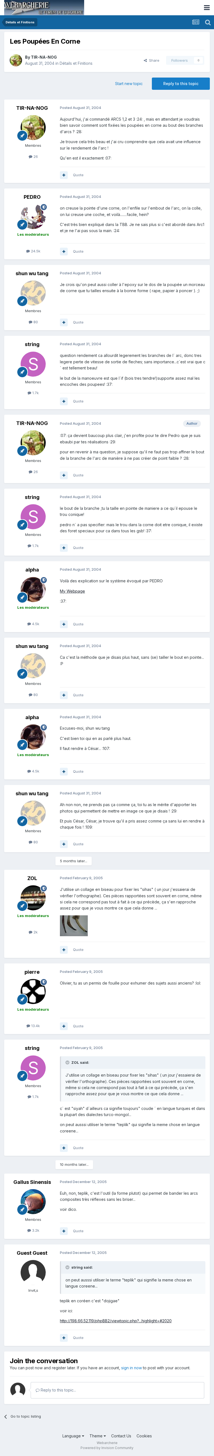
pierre (32, 972)
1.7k (35, 393)
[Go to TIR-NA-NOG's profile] (16, 60)
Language (72, 1435)
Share (153, 60)
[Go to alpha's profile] (33, 589)
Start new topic (129, 83)
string (32, 344)
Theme (96, 1435)
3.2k (35, 1230)
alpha (32, 570)
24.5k (35, 251)
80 (35, 322)
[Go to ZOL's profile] (33, 897)
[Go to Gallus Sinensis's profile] (33, 1201)
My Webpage (72, 591)
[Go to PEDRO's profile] (33, 216)
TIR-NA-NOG (44, 57)
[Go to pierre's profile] (33, 991)
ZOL (32, 878)
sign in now (131, 1367)
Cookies (144, 1435)
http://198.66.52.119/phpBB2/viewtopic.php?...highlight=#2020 (116, 1320)
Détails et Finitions (76, 63)
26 (35, 156)
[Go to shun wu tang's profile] (33, 292)
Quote (78, 175)
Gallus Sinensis (32, 1182)
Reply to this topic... (58, 1390)
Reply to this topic (180, 83)
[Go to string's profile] (33, 364)
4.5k (35, 624)
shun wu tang (32, 273)
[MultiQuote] (64, 175)
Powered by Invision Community (107, 1448)
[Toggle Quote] (67, 1062)
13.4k (35, 1025)
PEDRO (32, 197)
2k (35, 932)
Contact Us (121, 1435)
